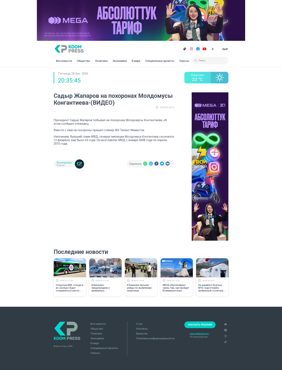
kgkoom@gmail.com (199, 334)
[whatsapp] (145, 164)
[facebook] (156, 164)
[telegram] (151, 164)
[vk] (168, 164)
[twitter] (162, 164)
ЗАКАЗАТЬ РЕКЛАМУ (200, 324)
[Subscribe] (212, 49)
